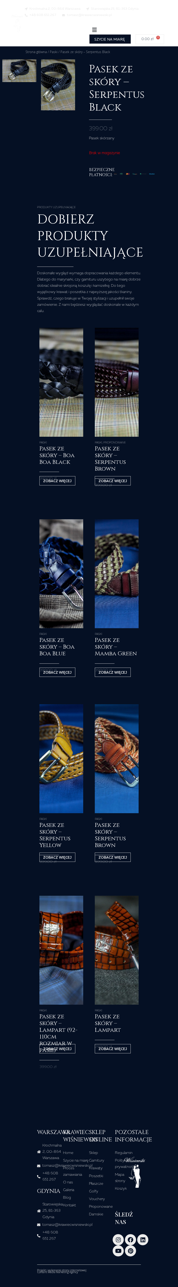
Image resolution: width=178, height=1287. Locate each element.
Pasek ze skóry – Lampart (108, 1023)
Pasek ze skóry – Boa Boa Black (57, 455)
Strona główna (36, 52)
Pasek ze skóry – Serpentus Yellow (54, 835)
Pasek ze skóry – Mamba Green (116, 646)
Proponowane (114, 442)
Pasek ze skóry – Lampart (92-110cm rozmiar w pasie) (58, 1033)
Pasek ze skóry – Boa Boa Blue (57, 646)
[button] (94, 29)
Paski (53, 52)
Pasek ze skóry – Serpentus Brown (110, 459)
